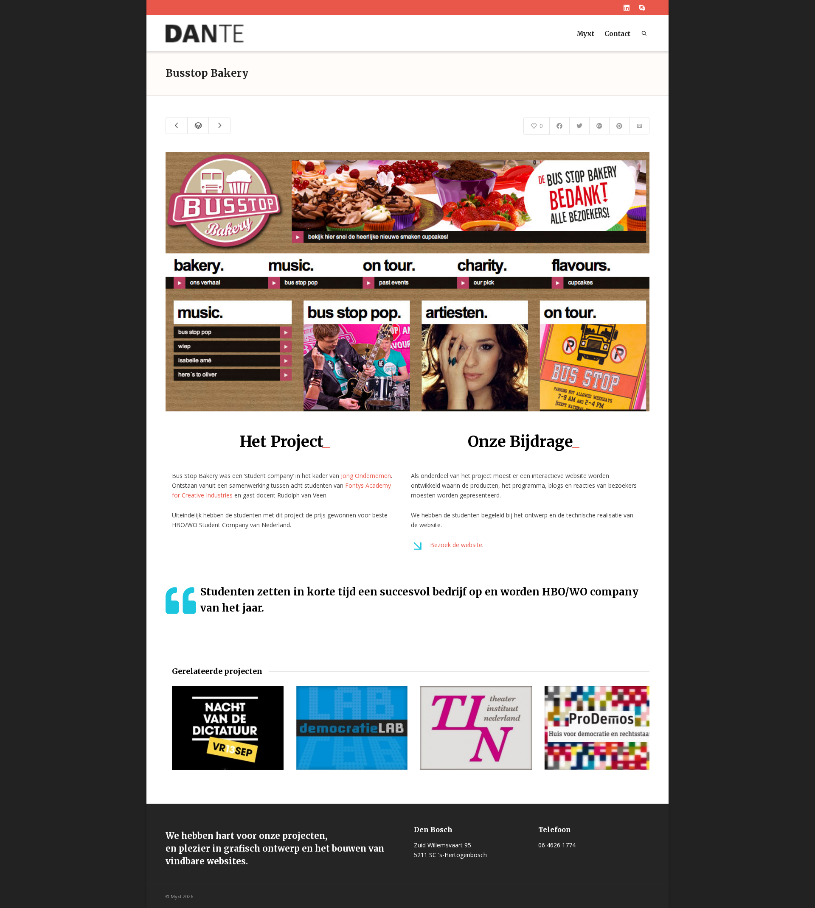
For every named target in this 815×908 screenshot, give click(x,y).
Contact (617, 34)
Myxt (585, 34)
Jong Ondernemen (366, 476)
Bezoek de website (456, 545)
